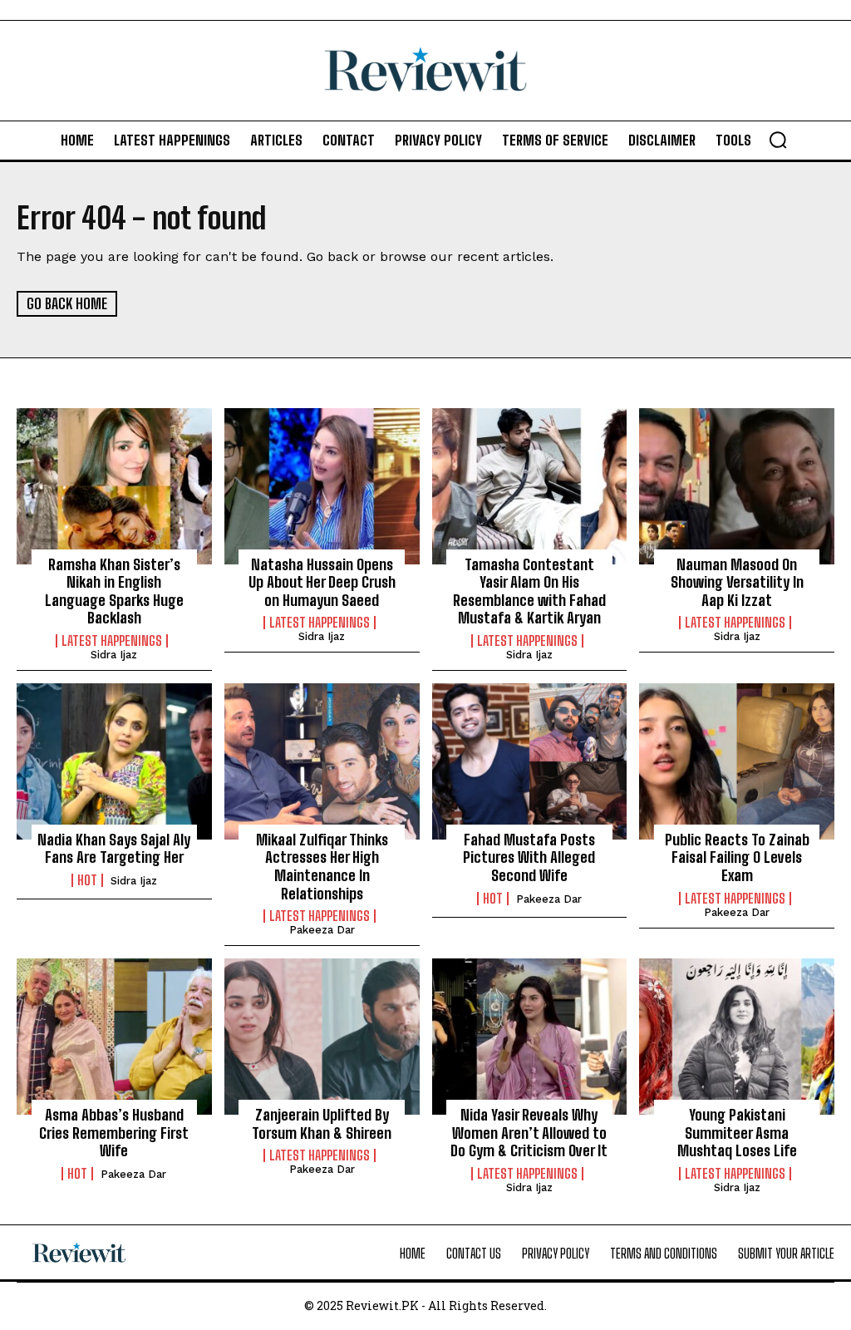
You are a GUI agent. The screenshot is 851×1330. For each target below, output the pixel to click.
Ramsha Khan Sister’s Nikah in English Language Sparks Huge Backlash (114, 591)
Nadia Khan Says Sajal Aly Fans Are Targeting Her (113, 848)
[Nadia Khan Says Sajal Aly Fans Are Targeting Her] (114, 761)
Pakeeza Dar (322, 930)
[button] (778, 140)
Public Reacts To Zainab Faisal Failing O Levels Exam (737, 857)
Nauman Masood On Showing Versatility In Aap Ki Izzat (737, 582)
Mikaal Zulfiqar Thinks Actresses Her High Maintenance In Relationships (322, 866)
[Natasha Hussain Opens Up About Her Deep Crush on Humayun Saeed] (322, 486)
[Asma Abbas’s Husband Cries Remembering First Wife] (114, 1036)
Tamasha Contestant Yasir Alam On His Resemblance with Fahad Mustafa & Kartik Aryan (529, 591)
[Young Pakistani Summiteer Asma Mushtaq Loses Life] (736, 1036)
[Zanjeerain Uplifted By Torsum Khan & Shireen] (322, 1036)
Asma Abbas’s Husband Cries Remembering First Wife (114, 1133)
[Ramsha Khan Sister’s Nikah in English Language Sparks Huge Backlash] (114, 486)
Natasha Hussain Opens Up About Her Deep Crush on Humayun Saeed (322, 582)
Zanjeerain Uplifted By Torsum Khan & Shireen (321, 1124)
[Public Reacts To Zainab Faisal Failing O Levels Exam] (736, 761)
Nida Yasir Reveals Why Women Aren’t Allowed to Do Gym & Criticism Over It (529, 1133)
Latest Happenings (111, 641)
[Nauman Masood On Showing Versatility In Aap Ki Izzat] (736, 486)
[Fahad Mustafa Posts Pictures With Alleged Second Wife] (529, 761)
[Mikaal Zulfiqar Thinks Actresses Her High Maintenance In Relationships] (322, 761)
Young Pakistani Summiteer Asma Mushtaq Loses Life (737, 1133)
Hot (87, 880)
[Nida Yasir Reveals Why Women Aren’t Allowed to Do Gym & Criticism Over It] (529, 1036)
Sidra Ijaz (114, 654)
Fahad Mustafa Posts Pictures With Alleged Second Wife (529, 857)
